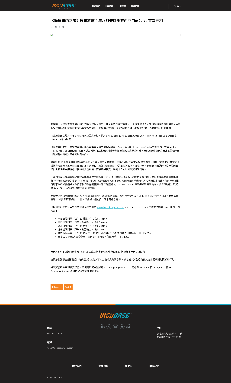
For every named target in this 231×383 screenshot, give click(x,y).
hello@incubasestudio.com (60, 347)
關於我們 (96, 6)
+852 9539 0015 (54, 333)
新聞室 (123, 6)
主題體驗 (109, 6)
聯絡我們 (135, 6)
